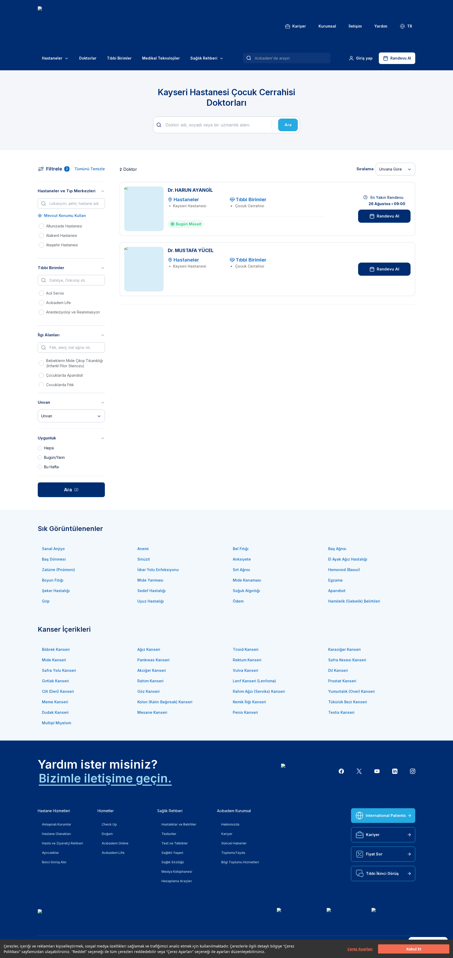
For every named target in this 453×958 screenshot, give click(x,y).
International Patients (386, 815)
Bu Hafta (51, 467)
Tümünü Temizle (89, 169)
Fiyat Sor (374, 854)
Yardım (380, 26)
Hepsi (49, 448)
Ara (288, 124)
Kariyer (299, 26)
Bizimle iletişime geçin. (105, 778)
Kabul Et (413, 948)
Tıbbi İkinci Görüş (382, 873)
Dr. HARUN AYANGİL (190, 190)
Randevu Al (400, 58)
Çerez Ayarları (360, 948)
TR (409, 26)
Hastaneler (52, 58)
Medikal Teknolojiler (161, 58)
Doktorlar (87, 58)
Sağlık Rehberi (203, 58)
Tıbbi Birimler (119, 58)
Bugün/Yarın (54, 457)
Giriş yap (364, 58)
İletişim (355, 26)
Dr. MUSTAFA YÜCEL (191, 250)
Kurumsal (327, 26)
